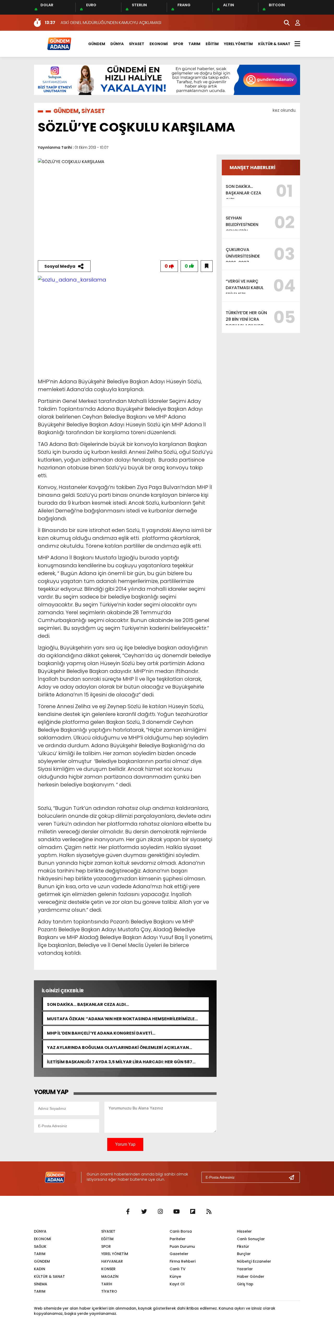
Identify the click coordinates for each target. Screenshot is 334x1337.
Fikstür (243, 1246)
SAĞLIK (40, 1246)
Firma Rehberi (182, 1261)
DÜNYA (117, 43)
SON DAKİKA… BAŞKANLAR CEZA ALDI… (88, 1003)
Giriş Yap (245, 1284)
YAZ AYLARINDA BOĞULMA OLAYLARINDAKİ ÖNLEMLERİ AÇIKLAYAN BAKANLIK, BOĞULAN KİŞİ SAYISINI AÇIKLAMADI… (118, 1046)
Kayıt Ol (177, 1284)
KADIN (39, 1269)
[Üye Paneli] (295, 23)
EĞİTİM (212, 43)
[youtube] (176, 1211)
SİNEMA (40, 1284)
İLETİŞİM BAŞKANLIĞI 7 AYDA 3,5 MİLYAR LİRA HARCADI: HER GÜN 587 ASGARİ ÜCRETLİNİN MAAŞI (119, 1061)
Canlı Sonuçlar (251, 1239)
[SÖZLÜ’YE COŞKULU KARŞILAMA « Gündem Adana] (59, 43)
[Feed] (208, 1211)
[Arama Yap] (284, 23)
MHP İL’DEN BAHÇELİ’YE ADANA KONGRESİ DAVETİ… (101, 1032)
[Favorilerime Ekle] (207, 266)
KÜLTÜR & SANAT (274, 43)
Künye (175, 1276)
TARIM (194, 43)
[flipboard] (192, 1211)
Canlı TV (178, 1269)
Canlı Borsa (181, 1231)
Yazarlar (245, 1269)
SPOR (178, 43)
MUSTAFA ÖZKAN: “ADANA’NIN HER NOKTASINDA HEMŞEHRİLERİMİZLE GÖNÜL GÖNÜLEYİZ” (121, 1018)
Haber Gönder (250, 1276)
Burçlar (244, 1253)
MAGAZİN (109, 1276)
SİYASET (136, 43)
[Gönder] (293, 1177)
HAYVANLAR (112, 1261)
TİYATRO (109, 1291)
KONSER (108, 1269)
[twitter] (144, 1211)
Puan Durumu (182, 1246)
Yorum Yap (125, 1144)
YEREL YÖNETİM (238, 43)
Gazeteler (179, 1253)
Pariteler (178, 1239)
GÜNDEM (96, 43)
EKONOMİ (159, 43)
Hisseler (244, 1231)
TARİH (106, 1284)
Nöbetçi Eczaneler (254, 1261)
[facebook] (127, 1211)
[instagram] (160, 1211)
